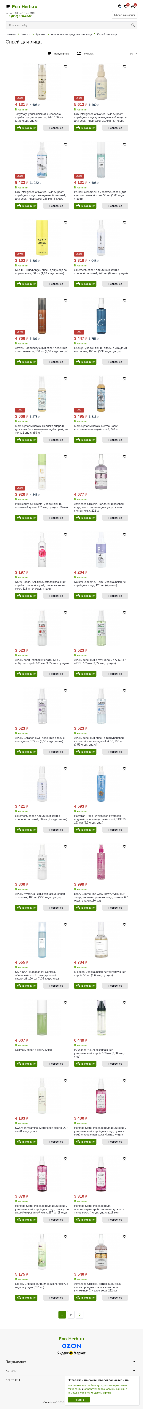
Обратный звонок (124, 14)
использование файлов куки (85, 1385)
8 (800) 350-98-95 (20, 16)
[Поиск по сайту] (133, 25)
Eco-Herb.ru (24, 6)
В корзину (29, 127)
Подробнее (56, 127)
